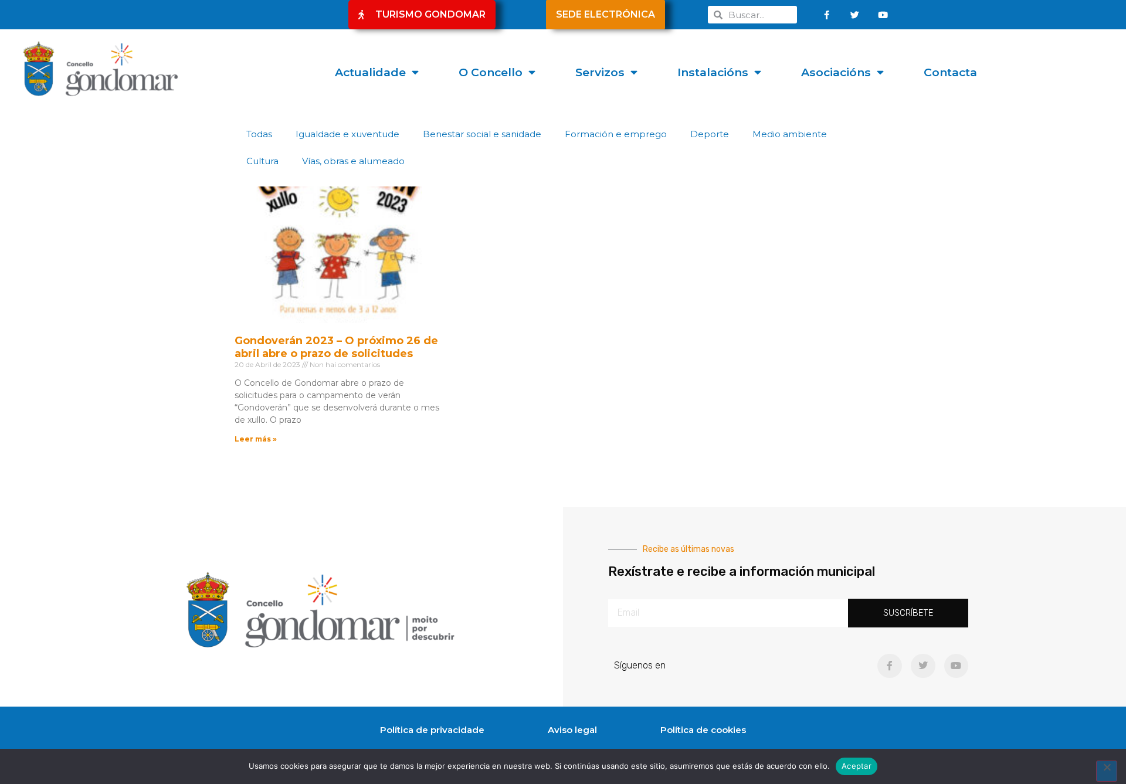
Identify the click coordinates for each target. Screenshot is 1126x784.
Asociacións (836, 72)
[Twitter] (855, 15)
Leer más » (256, 439)
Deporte (709, 134)
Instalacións (712, 72)
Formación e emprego (616, 134)
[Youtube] (883, 15)
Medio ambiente (789, 134)
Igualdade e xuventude (347, 134)
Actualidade (370, 72)
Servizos (600, 72)
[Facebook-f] (827, 15)
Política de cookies (703, 729)
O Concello (491, 72)
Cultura (262, 161)
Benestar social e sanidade (482, 134)
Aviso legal (572, 729)
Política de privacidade (432, 729)
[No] (1106, 771)
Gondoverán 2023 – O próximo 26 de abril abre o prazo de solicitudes (336, 347)
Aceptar (856, 766)
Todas (259, 134)
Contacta (950, 72)
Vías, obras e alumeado (353, 161)
